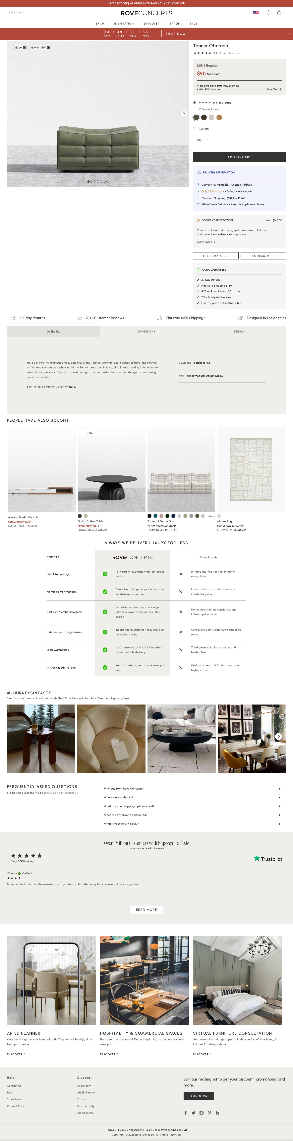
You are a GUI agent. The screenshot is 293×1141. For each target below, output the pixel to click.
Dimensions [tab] (146, 331)
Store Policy (14, 1099)
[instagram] (202, 1113)
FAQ (9, 1092)
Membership (85, 1113)
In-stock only (210, 109)
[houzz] (217, 1113)
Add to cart (239, 157)
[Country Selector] (256, 12)
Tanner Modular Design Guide (204, 376)
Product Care (16, 1106)
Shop (100, 23)
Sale (193, 23)
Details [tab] (239, 331)
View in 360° (38, 47)
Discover (152, 23)
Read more (146, 909)
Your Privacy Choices (168, 1130)
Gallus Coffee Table (90, 521)
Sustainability (85, 1106)
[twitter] (194, 1113)
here (72, 386)
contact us (71, 793)
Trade (175, 23)
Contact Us (14, 1086)
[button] (239, 102)
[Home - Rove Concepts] (146, 13)
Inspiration (124, 23)
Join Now (198, 1096)
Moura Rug (224, 521)
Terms (110, 1130)
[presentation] (14, 736)
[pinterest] (209, 1113)
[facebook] (186, 1113)
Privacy (121, 1130)
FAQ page (53, 793)
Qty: (200, 140)
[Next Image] (184, 114)
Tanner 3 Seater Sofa (161, 521)
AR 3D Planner (86, 1092)
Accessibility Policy (140, 1130)
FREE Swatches (215, 256)
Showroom (84, 1086)
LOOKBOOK (262, 256)
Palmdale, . (234, 184)
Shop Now (176, 34)
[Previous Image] (12, 114)
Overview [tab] (53, 331)
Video (18, 47)
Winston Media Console (23, 517)
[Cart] (279, 13)
